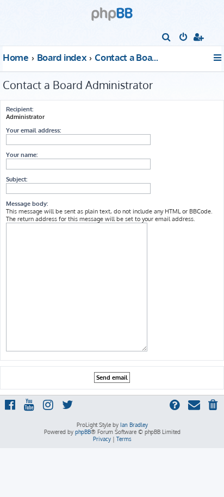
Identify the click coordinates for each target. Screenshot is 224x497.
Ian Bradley (134, 424)
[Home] (112, 10)
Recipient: (19, 109)
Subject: (16, 179)
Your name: (22, 155)
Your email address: (33, 130)
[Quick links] (218, 57)
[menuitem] (166, 38)
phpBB (83, 432)
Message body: (27, 203)
